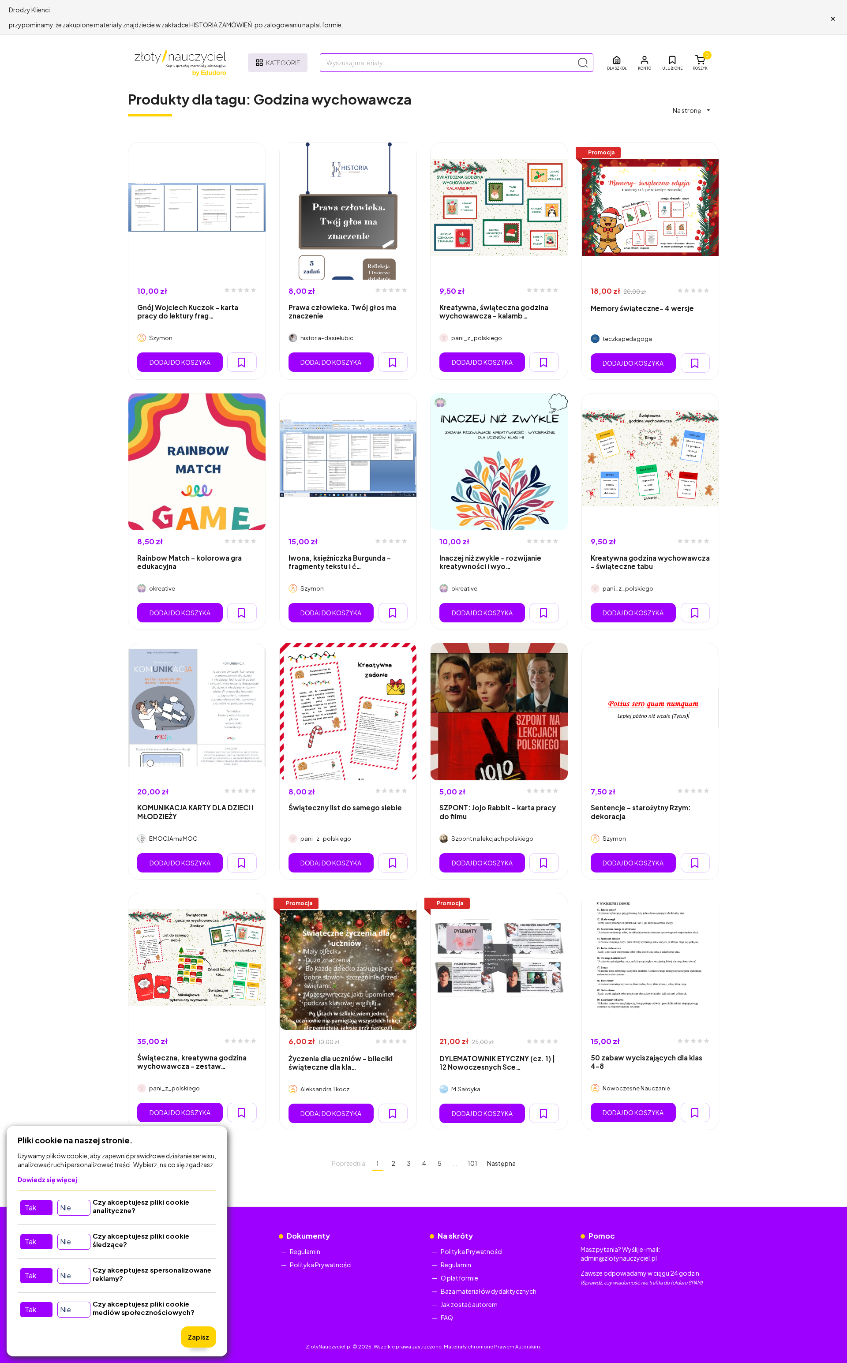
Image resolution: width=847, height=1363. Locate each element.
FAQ (447, 1318)
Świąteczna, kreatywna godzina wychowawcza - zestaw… (192, 1061)
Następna (501, 1163)
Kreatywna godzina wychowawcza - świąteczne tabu (650, 562)
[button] (644, 62)
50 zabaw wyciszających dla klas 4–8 (646, 1061)
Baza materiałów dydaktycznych (488, 1291)
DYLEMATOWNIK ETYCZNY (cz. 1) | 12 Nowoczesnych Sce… (497, 1062)
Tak (30, 1207)
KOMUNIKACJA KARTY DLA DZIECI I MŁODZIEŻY (195, 811)
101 (472, 1163)
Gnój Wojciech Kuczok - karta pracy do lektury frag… (187, 311)
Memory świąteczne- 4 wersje (642, 308)
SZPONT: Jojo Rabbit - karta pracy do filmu (497, 811)
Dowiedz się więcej (47, 1179)
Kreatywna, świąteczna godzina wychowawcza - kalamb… (493, 311)
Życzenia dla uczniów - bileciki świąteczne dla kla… (341, 1062)
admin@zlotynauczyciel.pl (619, 1258)
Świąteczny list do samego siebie (345, 807)
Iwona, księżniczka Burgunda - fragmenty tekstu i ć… (340, 562)
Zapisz (198, 1337)
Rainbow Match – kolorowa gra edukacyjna (189, 562)
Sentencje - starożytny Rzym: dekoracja (641, 811)
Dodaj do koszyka (180, 362)
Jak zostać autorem (469, 1304)
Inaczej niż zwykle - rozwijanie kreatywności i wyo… (490, 562)
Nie (65, 1207)
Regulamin (305, 1251)
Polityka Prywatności (321, 1265)
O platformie (459, 1278)
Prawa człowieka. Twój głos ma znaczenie (342, 311)
